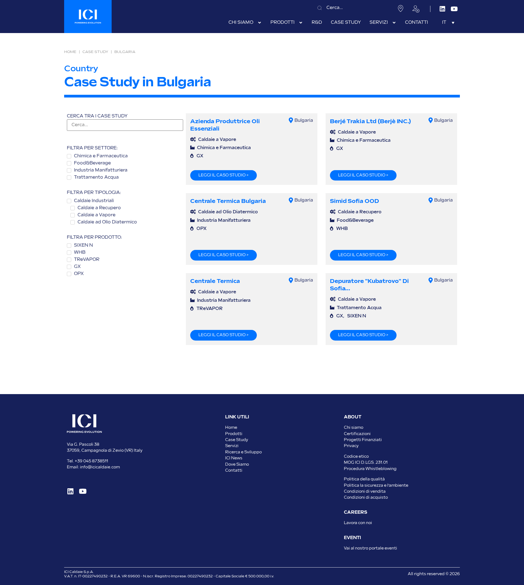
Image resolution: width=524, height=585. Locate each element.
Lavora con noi (358, 523)
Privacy (351, 446)
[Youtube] (454, 9)
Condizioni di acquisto (366, 497)
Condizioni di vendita (365, 491)
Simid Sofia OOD (354, 201)
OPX (201, 228)
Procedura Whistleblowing (370, 468)
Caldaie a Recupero (360, 212)
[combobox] (352, 8)
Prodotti (233, 434)
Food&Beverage (355, 220)
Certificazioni (357, 434)
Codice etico (356, 456)
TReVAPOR (209, 308)
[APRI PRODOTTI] (301, 22)
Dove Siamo (237, 464)
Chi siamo (353, 427)
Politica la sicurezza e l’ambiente (376, 485)
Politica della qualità (364, 479)
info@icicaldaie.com (100, 467)
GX (199, 156)
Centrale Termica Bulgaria (228, 201)
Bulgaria (303, 120)
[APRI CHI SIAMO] (259, 22)
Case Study (95, 52)
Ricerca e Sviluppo (243, 452)
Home (70, 52)
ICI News (233, 458)
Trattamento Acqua (359, 308)
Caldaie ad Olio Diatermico (228, 212)
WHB (342, 228)
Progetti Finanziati (363, 440)
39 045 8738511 (92, 461)
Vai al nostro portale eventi (370, 548)
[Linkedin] (442, 9)
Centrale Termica (215, 281)
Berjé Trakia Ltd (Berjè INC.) (370, 121)
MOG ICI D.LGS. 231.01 (366, 462)
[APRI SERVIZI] (394, 22)
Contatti (233, 470)
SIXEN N (356, 316)
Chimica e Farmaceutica (224, 147)
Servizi (232, 446)
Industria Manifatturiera (224, 220)
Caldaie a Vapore (217, 139)
